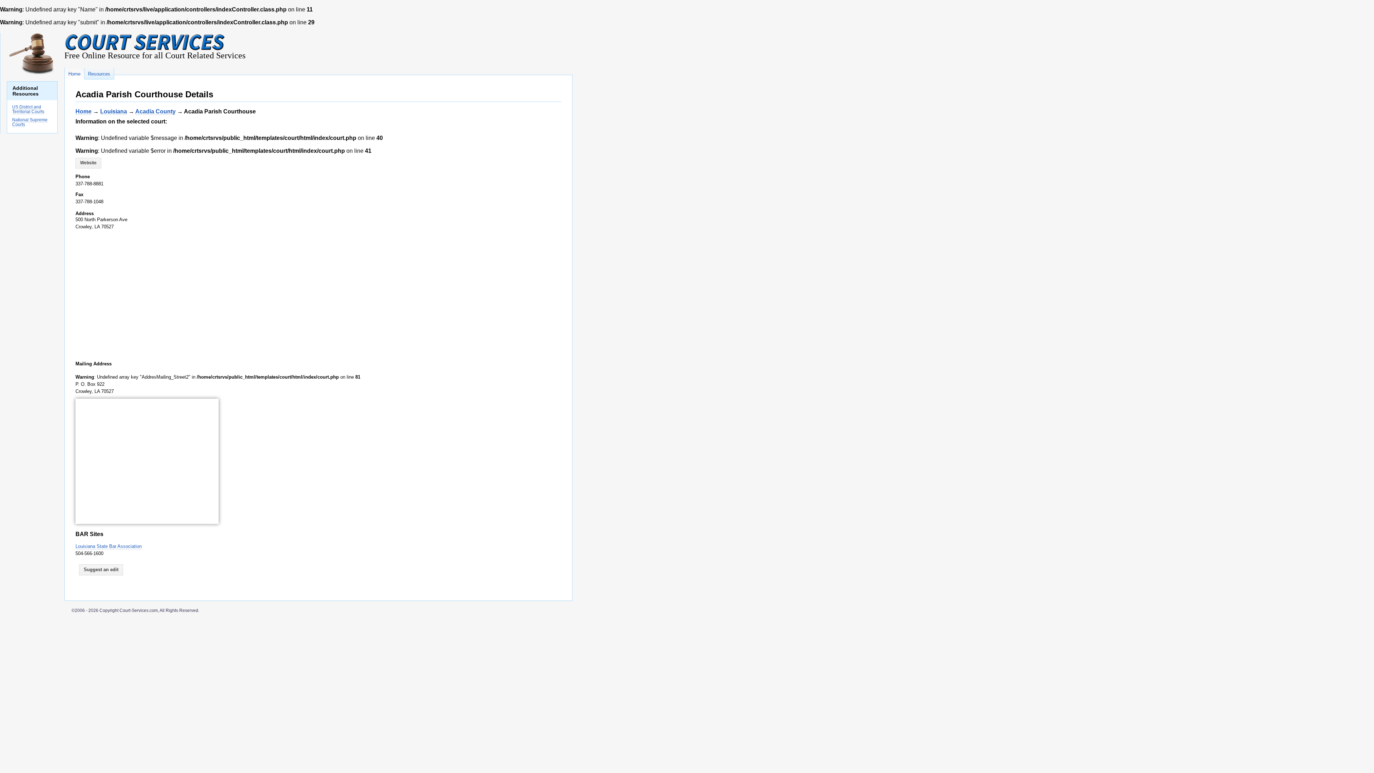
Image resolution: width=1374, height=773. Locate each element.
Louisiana (113, 111)
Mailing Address (93, 363)
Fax (79, 194)
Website (88, 162)
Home (83, 111)
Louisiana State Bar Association (108, 546)
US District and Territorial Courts (28, 109)
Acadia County (155, 111)
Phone (82, 176)
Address (84, 213)
